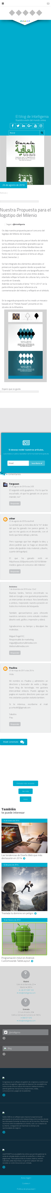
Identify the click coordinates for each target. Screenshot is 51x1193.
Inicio (26, 799)
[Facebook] (12, 125)
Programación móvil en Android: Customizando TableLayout (17, 959)
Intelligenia (25, 3)
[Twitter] (18, 125)
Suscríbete (36, 463)
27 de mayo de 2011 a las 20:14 (21, 670)
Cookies (25, 1183)
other (12, 518)
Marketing (32, 13)
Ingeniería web (19, 13)
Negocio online (12, 13)
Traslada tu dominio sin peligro (17, 913)
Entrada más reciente (25, 783)
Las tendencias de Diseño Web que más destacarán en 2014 (21, 856)
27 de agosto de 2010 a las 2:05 (21, 486)
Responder (14, 503)
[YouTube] (35, 125)
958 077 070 (27, 1017)
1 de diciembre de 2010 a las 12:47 (22, 589)
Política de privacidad (26, 1188)
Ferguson (14, 484)
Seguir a (15, 224)
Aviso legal (25, 1177)
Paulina (13, 668)
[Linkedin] (23, 125)
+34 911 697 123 (27, 990)
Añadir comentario (10, 741)
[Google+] (29, 125)
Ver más (25, 791)
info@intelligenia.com (27, 992)
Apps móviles (25, 13)
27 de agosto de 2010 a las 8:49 (21, 521)
